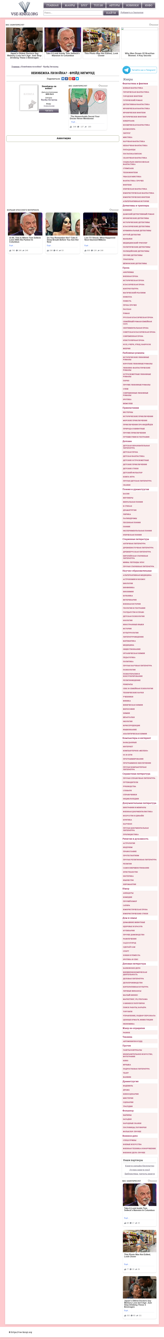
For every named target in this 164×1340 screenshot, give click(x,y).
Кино (125, 1060)
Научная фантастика (134, 141)
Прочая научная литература (137, 665)
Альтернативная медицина (137, 575)
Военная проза (130, 276)
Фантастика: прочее (133, 180)
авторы (114, 5)
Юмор (125, 888)
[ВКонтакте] (62, 78)
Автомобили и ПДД (132, 1041)
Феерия (126, 348)
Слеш (125, 389)
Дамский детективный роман (138, 214)
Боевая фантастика (133, 88)
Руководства (129, 786)
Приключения (130, 407)
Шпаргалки (129, 717)
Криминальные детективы (137, 230)
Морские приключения (135, 420)
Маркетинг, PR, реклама (135, 999)
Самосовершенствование (136, 868)
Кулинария (129, 930)
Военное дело (130, 1135)
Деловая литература (134, 963)
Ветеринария (130, 600)
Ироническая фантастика (136, 108)
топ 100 (98, 5)
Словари (127, 790)
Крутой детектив (132, 234)
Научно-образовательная (137, 570)
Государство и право (133, 612)
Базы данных (130, 742)
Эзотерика (128, 876)
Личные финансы (132, 991)
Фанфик (127, 1077)
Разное (126, 1032)
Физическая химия (133, 705)
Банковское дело (131, 968)
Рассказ (127, 309)
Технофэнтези (130, 172)
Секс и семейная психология (138, 688)
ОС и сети (127, 755)
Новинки (132, 5)
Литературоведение (133, 637)
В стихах (127, 506)
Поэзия (126, 526)
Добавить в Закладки (131, 12)
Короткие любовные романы (137, 363)
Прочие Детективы (132, 255)
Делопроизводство (133, 983)
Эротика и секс (130, 959)
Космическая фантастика (136, 125)
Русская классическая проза (138, 317)
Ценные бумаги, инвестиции (138, 1020)
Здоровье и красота (133, 926)
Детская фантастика (134, 456)
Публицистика (131, 834)
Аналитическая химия (135, 734)
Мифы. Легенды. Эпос (133, 562)
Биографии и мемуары (134, 807)
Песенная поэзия (132, 522)
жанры (70, 5)
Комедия (127, 897)
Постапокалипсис (132, 154)
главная (52, 5)
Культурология (131, 633)
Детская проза (130, 452)
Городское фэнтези (132, 96)
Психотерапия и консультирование (133, 675)
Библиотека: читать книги (140, 1173)
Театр (126, 1073)
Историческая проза (133, 280)
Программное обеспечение (137, 763)
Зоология (127, 620)
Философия (129, 709)
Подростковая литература (136, 1069)
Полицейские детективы (136, 251)
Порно (126, 380)
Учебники (128, 697)
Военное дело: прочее (134, 1152)
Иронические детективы (136, 218)
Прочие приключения (134, 433)
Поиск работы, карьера (134, 1007)
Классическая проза (133, 284)
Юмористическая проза (135, 909)
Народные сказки (132, 1123)
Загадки (127, 1119)
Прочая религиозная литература (140, 859)
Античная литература (134, 543)
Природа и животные (134, 428)
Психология (49, 106)
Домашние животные (134, 922)
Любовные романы (133, 352)
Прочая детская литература (137, 481)
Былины (127, 1115)
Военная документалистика (138, 811)
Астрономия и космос (134, 579)
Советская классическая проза (139, 332)
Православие (130, 851)
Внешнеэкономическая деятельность (135, 973)
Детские (127, 441)
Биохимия (128, 591)
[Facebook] (66, 78)
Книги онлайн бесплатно (139, 1165)
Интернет (128, 746)
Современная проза (133, 336)
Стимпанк (128, 168)
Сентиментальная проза (135, 328)
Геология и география (134, 608)
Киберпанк (129, 121)
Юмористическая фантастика (138, 193)
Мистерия (128, 1098)
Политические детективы (136, 247)
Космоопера (129, 129)
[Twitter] (77, 78)
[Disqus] (62, 176)
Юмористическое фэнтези (136, 197)
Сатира (126, 905)
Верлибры (128, 498)
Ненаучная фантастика (135, 145)
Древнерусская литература (137, 552)
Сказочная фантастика (135, 158)
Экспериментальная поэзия (137, 530)
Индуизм (127, 847)
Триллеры (128, 259)
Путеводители (130, 782)
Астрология (129, 843)
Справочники (130, 794)
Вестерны (128, 412)
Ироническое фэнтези (134, 112)
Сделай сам (129, 947)
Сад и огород (129, 943)
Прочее (126, 1045)
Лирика (127, 514)
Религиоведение (132, 680)
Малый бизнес (130, 995)
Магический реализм (134, 293)
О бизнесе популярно (134, 1003)
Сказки (126, 485)
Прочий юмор (130, 901)
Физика (127, 701)
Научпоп (127, 824)
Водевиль (128, 1086)
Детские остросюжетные (136, 460)
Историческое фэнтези (134, 117)
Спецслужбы (129, 1140)
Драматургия (129, 510)
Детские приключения (135, 464)
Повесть (127, 301)
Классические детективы (136, 226)
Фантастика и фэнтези (135, 83)
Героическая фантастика (136, 92)
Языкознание (130, 729)
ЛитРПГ (127, 133)
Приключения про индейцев (138, 424)
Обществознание (132, 649)
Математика (129, 641)
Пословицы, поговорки (134, 1127)
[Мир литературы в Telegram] (140, 73)
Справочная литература (136, 773)
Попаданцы (129, 149)
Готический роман (132, 100)
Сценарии (128, 1102)
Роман (126, 313)
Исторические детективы (136, 222)
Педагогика (129, 657)
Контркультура (130, 288)
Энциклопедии (131, 799)
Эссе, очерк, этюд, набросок (137, 344)
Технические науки (133, 692)
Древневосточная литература (138, 547)
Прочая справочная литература (139, 778)
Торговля (127, 1011)
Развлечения (129, 939)
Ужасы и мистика (132, 176)
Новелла (127, 297)
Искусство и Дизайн (133, 815)
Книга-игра (129, 477)
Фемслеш (127, 403)
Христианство (130, 872)
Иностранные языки (133, 624)
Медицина (128, 645)
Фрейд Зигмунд (49, 100)
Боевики (127, 210)
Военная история (132, 604)
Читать (49, 110)
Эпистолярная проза (133, 340)
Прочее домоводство (133, 934)
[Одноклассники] (70, 78)
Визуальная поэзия (133, 502)
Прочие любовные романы (136, 385)
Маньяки (127, 239)
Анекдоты (128, 893)
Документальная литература (139, 803)
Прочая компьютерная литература (134, 768)
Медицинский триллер (135, 243)
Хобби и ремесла (131, 955)
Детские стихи (131, 468)
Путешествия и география (136, 437)
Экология (127, 721)
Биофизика (129, 587)
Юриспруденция (131, 725)
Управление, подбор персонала (139, 1015)
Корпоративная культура (135, 987)
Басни (126, 493)
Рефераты (128, 684)
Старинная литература (135, 539)
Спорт (126, 951)
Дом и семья (129, 917)
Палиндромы (130, 518)
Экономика (129, 1024)
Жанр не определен (133, 1028)
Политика (128, 661)
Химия (126, 713)
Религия (127, 864)
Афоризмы (128, 272)
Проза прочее (130, 305)
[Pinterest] (73, 78)
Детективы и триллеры (135, 205)
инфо (148, 5)
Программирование (133, 759)
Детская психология (134, 616)
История (127, 628)
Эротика (127, 399)
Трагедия (128, 1106)
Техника (127, 1036)
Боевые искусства (132, 1144)
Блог (84, 5)
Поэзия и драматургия (135, 489)
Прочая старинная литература (138, 566)
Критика (127, 820)
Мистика (127, 137)
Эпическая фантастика (135, 189)
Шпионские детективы (135, 263)
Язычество (128, 880)
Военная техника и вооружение (139, 1148)
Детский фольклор (132, 472)
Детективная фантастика (136, 104)
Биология (128, 583)
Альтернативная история (136, 201)
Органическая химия (134, 653)
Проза (125, 267)
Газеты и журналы (132, 1050)
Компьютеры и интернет (136, 737)
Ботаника (128, 596)
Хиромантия (129, 884)
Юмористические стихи (135, 913)
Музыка (127, 1064)
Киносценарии (131, 1094)
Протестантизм (131, 855)
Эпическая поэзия (132, 535)
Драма (126, 1090)
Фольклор (128, 1110)
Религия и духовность (135, 838)
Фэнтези (127, 185)
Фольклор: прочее (132, 1131)
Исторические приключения (138, 416)
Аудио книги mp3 (139, 1169)
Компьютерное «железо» (135, 750)
